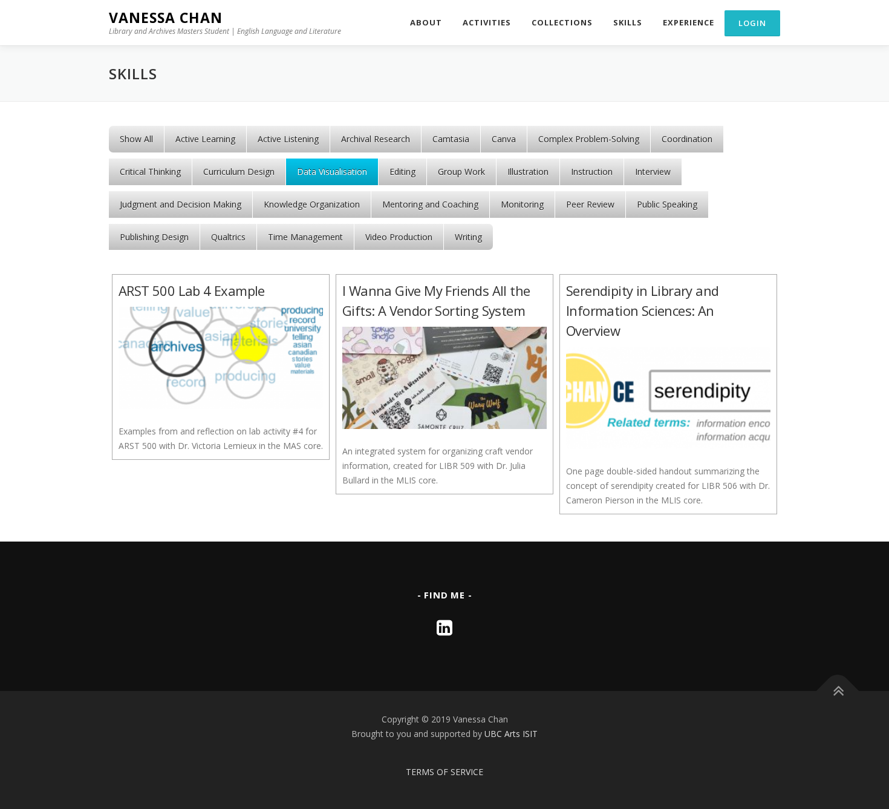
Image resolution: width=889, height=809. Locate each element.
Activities (487, 22)
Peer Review (590, 204)
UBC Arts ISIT (511, 733)
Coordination (687, 139)
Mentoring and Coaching (430, 204)
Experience (688, 22)
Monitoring (522, 204)
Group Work (461, 171)
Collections (562, 22)
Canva (504, 139)
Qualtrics (228, 237)
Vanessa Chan (166, 17)
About (426, 22)
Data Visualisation (332, 171)
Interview (653, 171)
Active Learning (205, 139)
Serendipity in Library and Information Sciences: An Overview (642, 310)
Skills (627, 22)
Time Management (305, 237)
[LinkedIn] (444, 627)
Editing (402, 171)
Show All (136, 139)
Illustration (528, 171)
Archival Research (375, 139)
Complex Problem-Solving (588, 139)
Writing (468, 237)
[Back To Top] (837, 691)
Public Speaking (667, 204)
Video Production (398, 237)
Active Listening (288, 139)
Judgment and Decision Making (180, 204)
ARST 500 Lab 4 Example (192, 290)
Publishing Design (154, 237)
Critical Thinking (150, 171)
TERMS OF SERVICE (444, 772)
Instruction (592, 171)
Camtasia (450, 139)
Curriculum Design (239, 171)
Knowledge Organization (312, 204)
